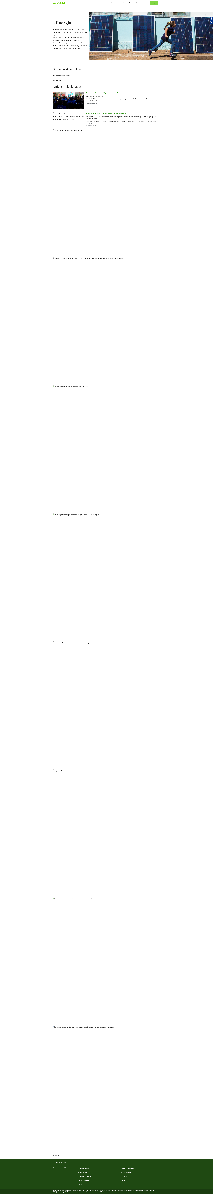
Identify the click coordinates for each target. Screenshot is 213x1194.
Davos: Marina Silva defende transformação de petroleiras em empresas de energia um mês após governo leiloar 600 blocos (121, 118)
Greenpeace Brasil (61, 1162)
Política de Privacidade (127, 1168)
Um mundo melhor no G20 (95, 96)
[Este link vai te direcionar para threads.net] (74, 1172)
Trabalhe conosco (83, 1180)
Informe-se (113, 3)
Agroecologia (108, 93)
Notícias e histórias (134, 3)
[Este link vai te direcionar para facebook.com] (54, 1172)
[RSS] (77, 1172)
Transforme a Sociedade (93, 93)
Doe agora (81, 1184)
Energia (116, 93)
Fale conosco (124, 1176)
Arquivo (122, 1180)
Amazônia (89, 113)
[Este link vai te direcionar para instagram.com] (57, 1172)
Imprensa (104, 113)
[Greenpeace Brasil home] (59, 3)
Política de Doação (83, 1168)
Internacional (122, 113)
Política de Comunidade (85, 1176)
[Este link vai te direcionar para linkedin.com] (64, 1172)
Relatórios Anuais (83, 1172)
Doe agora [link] (154, 3)
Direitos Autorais (125, 1172)
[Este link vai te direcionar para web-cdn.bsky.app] (67, 1172)
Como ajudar (122, 3)
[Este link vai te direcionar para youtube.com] (60, 1172)
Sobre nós (145, 3)
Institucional (113, 113)
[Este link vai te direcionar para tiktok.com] (70, 1172)
